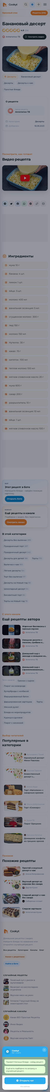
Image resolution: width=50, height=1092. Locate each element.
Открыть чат (27, 1080)
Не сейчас (25, 1086)
